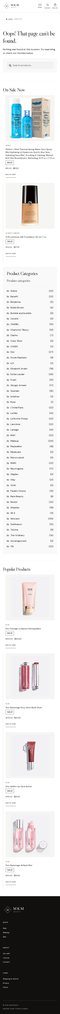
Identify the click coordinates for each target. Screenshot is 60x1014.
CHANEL (14, 324)
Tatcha (14, 529)
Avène (13, 290)
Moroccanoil (17, 457)
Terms (5, 987)
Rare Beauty (16, 496)
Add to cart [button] (11, 174)
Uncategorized (18, 540)
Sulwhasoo (16, 524)
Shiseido (14, 507)
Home (10, 19)
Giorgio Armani (18, 385)
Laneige (14, 429)
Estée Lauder (17, 374)
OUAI (13, 485)
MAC (12, 435)
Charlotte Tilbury (19, 329)
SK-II (12, 513)
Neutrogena (16, 468)
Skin (4, 937)
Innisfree (14, 396)
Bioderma (15, 301)
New (4, 928)
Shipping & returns (10, 979)
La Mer (14, 413)
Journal (6, 958)
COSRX (14, 346)
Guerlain (14, 390)
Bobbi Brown (17, 307)
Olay (12, 479)
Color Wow (16, 340)
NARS (13, 463)
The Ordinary (17, 535)
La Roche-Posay (19, 418)
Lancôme (15, 424)
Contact (6, 962)
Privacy (6, 983)
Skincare (15, 518)
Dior (12, 351)
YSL (12, 546)
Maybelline (16, 446)
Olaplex (14, 474)
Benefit (14, 296)
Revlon (13, 501)
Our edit (6, 953)
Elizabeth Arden (18, 368)
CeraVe (14, 318)
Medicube (15, 451)
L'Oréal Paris (16, 407)
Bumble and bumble (20, 313)
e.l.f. (12, 363)
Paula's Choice (18, 490)
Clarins (14, 335)
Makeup (14, 440)
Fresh (13, 379)
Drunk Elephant (18, 357)
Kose (13, 401)
